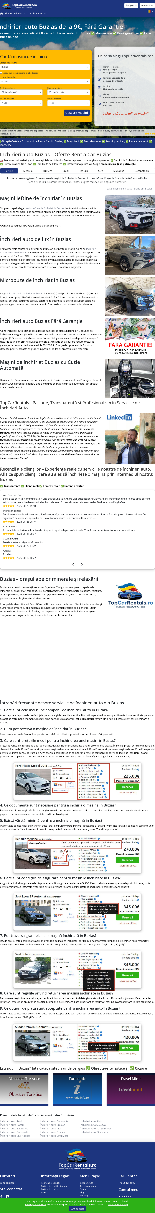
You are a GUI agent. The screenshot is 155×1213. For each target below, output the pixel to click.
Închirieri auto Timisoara (94, 1132)
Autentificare (147, 5)
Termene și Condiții (50, 1182)
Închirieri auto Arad (11, 1121)
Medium (28, 171)
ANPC (44, 1192)
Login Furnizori (7, 1182)
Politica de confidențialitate (54, 1186)
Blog (82, 1192)
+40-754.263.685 (127, 1182)
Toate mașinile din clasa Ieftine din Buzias (128, 188)
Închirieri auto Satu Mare (54, 1135)
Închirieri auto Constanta (54, 1121)
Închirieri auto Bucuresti (14, 1132)
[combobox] (45, 67)
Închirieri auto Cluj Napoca (15, 1135)
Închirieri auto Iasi (50, 1128)
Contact (83, 1189)
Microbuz (118, 171)
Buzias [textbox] (4, 66)
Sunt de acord (77, 1208)
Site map (84, 1195)
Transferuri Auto (88, 1186)
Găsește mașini (76, 113)
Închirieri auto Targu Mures (96, 1128)
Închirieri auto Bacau (12, 1125)
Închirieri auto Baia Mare (14, 1128)
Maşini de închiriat (14, 13)
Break (66, 171)
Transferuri (39, 13)
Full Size (47, 171)
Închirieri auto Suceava (93, 1125)
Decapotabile (142, 171)
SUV (100, 171)
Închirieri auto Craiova (52, 1125)
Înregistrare (131, 5)
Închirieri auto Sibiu (91, 1121)
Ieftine (9, 171)
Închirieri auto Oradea (52, 1132)
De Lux (84, 171)
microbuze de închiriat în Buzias (25, 293)
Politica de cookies (50, 1189)
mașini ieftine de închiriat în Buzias (45, 208)
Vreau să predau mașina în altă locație (20, 73)
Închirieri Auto (86, 1182)
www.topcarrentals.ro (35, 1204)
